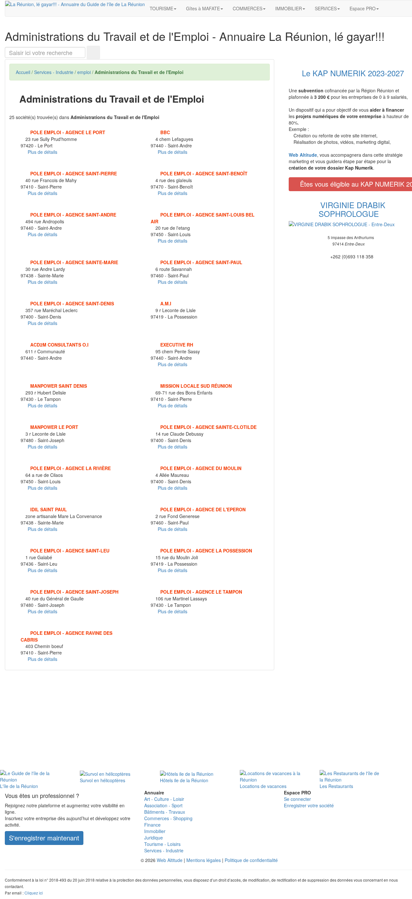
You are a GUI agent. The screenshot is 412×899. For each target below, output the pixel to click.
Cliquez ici (33, 892)
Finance (152, 824)
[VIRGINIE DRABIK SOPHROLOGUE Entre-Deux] (349, 224)
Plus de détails (42, 152)
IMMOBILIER (288, 8)
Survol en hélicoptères (102, 780)
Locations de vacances (263, 786)
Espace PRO (363, 8)
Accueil (23, 72)
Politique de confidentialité (251, 860)
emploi (84, 72)
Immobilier (154, 831)
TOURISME (161, 8)
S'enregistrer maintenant (44, 837)
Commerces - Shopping (168, 818)
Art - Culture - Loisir (164, 799)
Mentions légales (203, 860)
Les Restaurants (336, 786)
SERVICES (326, 8)
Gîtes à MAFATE (203, 8)
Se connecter (297, 799)
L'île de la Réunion (19, 786)
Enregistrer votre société (309, 805)
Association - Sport (163, 805)
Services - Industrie (53, 72)
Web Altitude (170, 860)
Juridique (153, 837)
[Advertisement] (139, 722)
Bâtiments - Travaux (164, 812)
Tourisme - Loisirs (162, 844)
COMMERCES (247, 8)
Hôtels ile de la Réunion (184, 780)
